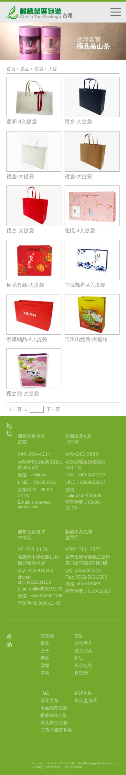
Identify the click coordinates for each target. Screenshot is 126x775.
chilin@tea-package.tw (35, 504)
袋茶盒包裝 (85, 700)
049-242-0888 (81, 453)
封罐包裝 (83, 693)
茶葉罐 (47, 635)
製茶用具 (83, 643)
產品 (24, 68)
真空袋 (81, 672)
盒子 (44, 650)
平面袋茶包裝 (54, 707)
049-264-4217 (34, 453)
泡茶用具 (83, 650)
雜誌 (78, 658)
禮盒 (44, 658)
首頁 (11, 68)
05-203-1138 (33, 549)
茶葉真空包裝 (54, 722)
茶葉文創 (49, 700)
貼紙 (44, 693)
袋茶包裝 (83, 665)
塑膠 (44, 665)
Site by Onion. (73, 767)
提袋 (38, 68)
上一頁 (15, 409)
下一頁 (53, 409)
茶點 (78, 635)
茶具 (44, 672)
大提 (52, 68)
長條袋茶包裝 (54, 715)
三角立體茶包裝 (56, 730)
